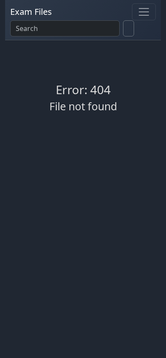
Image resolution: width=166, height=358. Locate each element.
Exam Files (31, 11)
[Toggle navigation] (144, 11)
